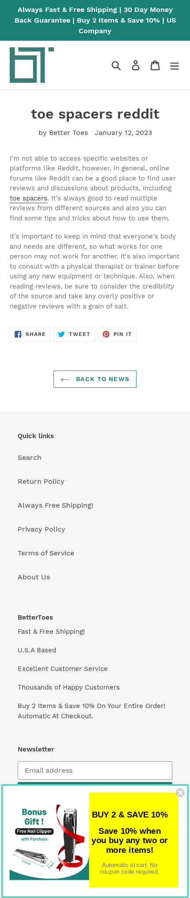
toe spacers (28, 198)
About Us (34, 577)
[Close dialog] (180, 792)
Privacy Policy (41, 529)
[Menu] (174, 65)
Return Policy (41, 481)
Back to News (101, 378)
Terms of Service (46, 553)
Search (30, 457)
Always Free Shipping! (55, 505)
